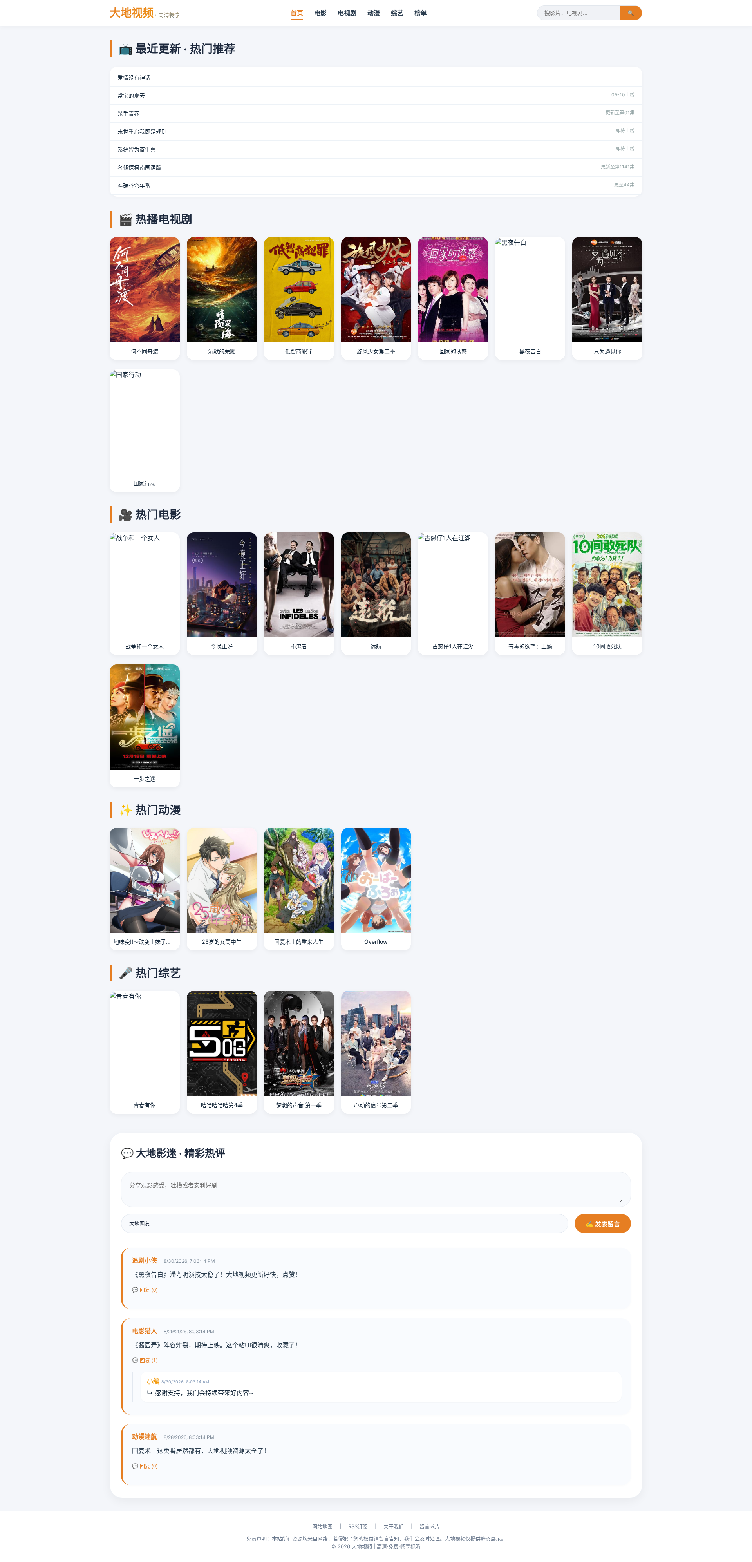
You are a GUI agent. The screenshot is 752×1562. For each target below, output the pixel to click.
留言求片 (429, 1526)
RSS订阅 (358, 1526)
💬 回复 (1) (144, 1360)
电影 (320, 13)
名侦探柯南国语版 (139, 167)
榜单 (420, 13)
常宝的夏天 (131, 95)
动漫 (373, 13)
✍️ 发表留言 (603, 1224)
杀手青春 (128, 113)
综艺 (397, 13)
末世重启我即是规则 (142, 131)
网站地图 (322, 1526)
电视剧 (347, 13)
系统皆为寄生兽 (137, 149)
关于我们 (393, 1526)
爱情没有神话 (134, 77)
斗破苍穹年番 (134, 185)
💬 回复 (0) (144, 1290)
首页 (297, 13)
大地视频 (145, 13)
